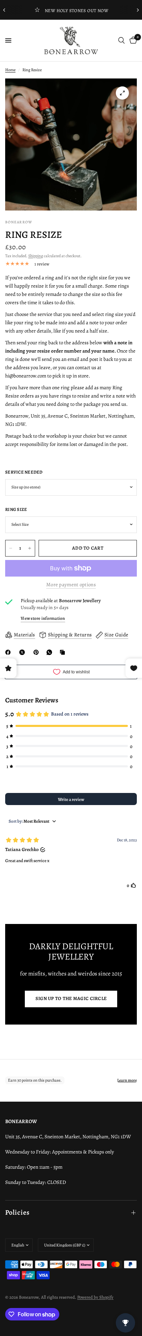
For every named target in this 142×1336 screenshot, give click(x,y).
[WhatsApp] (51, 652)
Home (10, 70)
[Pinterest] (37, 652)
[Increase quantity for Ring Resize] (29, 548)
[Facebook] (9, 652)
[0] (132, 40)
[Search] (121, 40)
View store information (43, 618)
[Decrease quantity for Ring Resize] (11, 548)
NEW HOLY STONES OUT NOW (76, 10)
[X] (23, 652)
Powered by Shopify (95, 1297)
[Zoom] (122, 93)
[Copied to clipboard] (64, 652)
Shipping (35, 256)
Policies (17, 1212)
